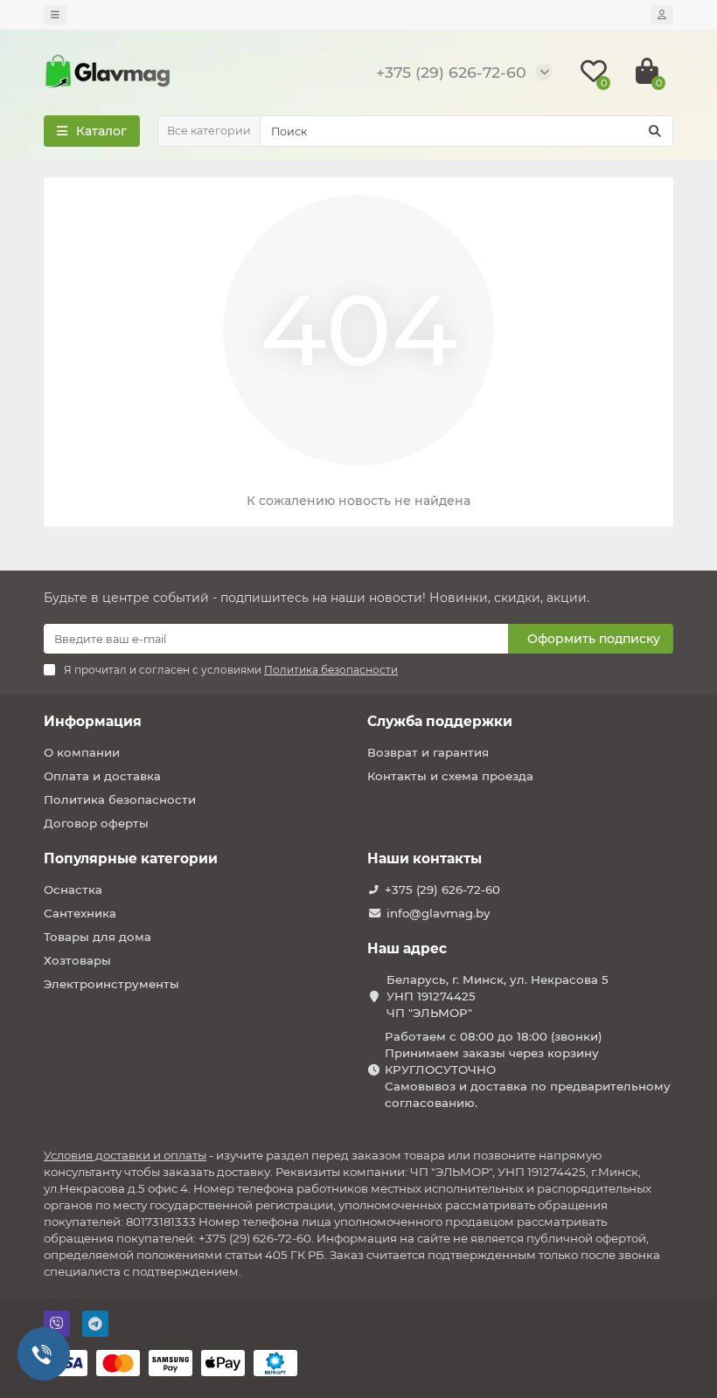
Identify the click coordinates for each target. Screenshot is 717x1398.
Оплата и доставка (102, 776)
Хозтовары (77, 960)
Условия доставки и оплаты (125, 1155)
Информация (93, 721)
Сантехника (80, 913)
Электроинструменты (111, 984)
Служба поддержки (439, 721)
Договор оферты (96, 823)
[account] (662, 14)
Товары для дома (97, 937)
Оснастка (73, 889)
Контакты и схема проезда (450, 776)
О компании (82, 752)
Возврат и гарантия (428, 752)
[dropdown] (55, 14)
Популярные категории (131, 858)
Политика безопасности (120, 799)
